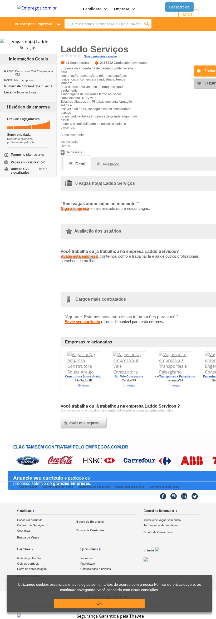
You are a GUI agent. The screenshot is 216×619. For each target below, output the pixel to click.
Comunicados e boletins (95, 568)
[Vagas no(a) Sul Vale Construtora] (129, 372)
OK (99, 603)
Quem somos (89, 549)
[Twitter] (194, 496)
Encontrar (146, 24)
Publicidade (87, 563)
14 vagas (129, 385)
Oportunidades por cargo (57, 486)
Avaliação (110, 164)
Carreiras (23, 549)
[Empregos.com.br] (37, 8)
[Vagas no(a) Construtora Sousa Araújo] (83, 372)
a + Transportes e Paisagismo (175, 376)
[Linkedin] (184, 496)
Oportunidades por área (129, 486)
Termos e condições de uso (161, 525)
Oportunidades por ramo (164, 486)
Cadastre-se (179, 7)
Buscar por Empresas (34, 23)
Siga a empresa (75, 208)
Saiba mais (74, 152)
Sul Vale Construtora (129, 376)
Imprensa (86, 558)
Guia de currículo (28, 563)
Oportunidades (28, 486)
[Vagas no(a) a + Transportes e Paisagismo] (175, 372)
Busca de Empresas (90, 521)
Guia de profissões (29, 558)
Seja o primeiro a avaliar (100, 56)
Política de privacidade (173, 585)
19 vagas (83, 385)
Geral (79, 164)
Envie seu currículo (82, 321)
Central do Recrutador (159, 511)
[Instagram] (173, 496)
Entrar (188, 14)
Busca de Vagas (28, 537)
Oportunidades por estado (94, 486)
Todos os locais (27, 92)
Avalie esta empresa (79, 256)
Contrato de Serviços (30, 525)
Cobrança (23, 530)
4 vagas (175, 385)
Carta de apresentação (32, 568)
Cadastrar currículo (29, 520)
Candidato (24, 511)
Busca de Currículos (90, 530)
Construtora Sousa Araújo (83, 376)
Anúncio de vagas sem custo (162, 520)
